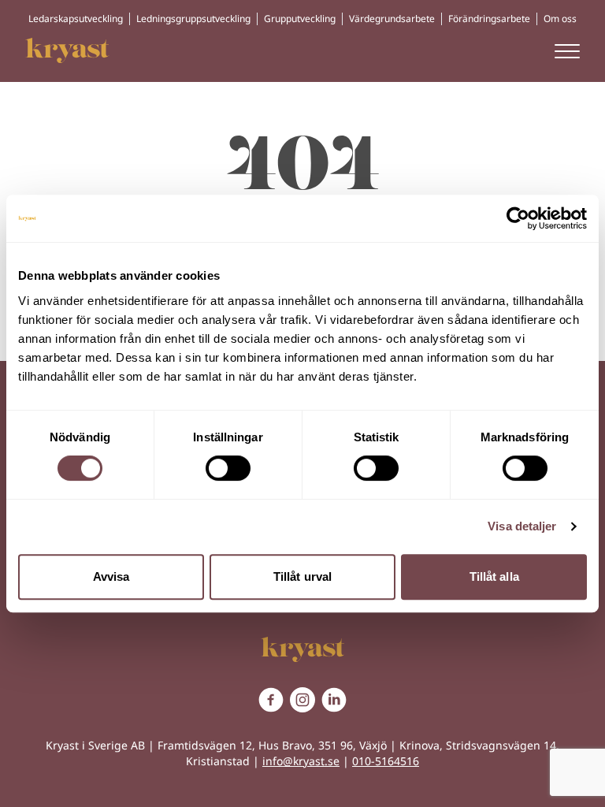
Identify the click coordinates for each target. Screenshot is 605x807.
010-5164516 (385, 760)
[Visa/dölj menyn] (567, 50)
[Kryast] (67, 50)
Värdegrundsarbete (392, 18)
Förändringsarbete (489, 18)
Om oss (560, 18)
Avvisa (111, 576)
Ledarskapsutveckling (75, 18)
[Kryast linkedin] (334, 699)
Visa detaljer (522, 526)
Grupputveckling (300, 18)
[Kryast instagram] (302, 699)
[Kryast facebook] (271, 699)
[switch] (228, 468)
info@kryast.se (301, 760)
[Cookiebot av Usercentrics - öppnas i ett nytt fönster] (518, 218)
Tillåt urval (302, 576)
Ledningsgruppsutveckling (193, 18)
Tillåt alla (494, 576)
